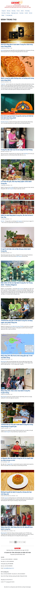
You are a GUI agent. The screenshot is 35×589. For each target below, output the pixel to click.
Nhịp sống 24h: (4, 396)
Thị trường (27, 10)
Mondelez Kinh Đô (4, 121)
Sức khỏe (21, 13)
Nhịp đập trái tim (14, 13)
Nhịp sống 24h (4, 361)
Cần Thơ (2, 221)
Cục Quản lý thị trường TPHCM (17, 326)
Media (3, 15)
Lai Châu (11, 187)
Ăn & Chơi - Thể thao (6, 13)
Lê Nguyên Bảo (9, 464)
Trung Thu (3, 84)
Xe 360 (26, 13)
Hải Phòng (26, 153)
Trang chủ (4, 10)
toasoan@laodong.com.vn (9, 568)
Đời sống (13, 10)
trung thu (6, 497)
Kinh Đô (2, 50)
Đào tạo (8, 10)
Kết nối (30, 13)
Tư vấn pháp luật (9, 15)
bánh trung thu (10, 188)
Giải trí (22, 10)
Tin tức (18, 10)
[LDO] (17, 32)
